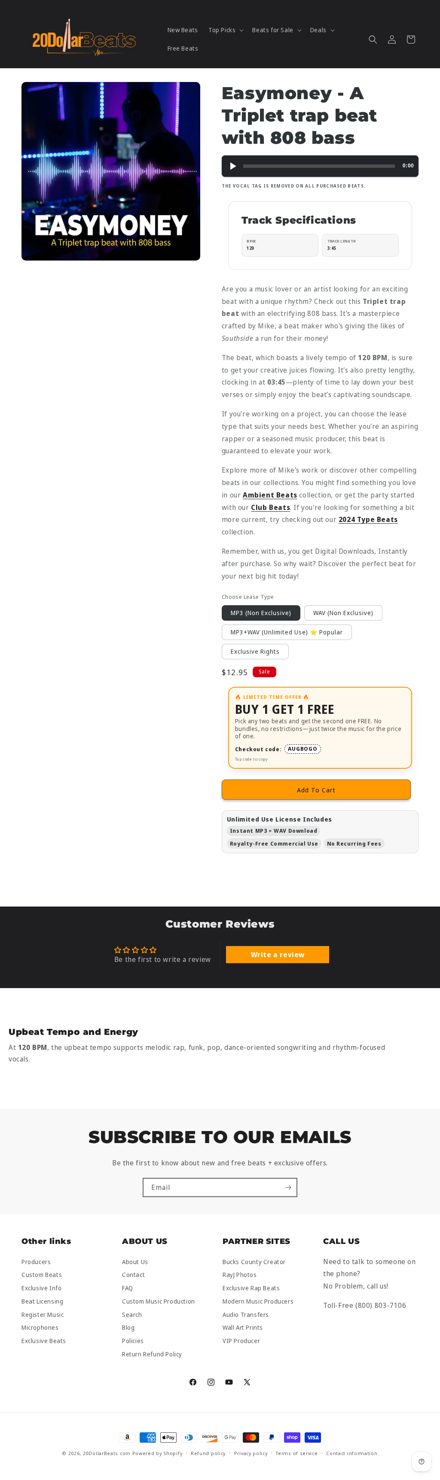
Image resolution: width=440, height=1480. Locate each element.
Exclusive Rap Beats (251, 1288)
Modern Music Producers (258, 1301)
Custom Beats (41, 1275)
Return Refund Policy (152, 1354)
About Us (135, 1262)
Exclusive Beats (43, 1341)
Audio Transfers (246, 1314)
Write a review (278, 954)
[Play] (232, 166)
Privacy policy (251, 1453)
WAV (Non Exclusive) (343, 613)
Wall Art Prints (243, 1328)
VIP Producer (241, 1341)
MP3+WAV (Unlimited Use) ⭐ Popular (287, 632)
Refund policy (208, 1453)
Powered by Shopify (157, 1453)
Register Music (42, 1314)
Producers (36, 1262)
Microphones (40, 1328)
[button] (225, 30)
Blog (128, 1328)
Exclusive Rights (255, 651)
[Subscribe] (287, 1187)
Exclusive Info (41, 1288)
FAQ (127, 1288)
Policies (133, 1341)
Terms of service (297, 1453)
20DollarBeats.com (107, 1453)
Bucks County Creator (254, 1262)
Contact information (351, 1453)
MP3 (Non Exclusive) (261, 613)
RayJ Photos (240, 1275)
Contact (133, 1275)
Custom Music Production (158, 1301)
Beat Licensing (42, 1301)
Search (132, 1314)
